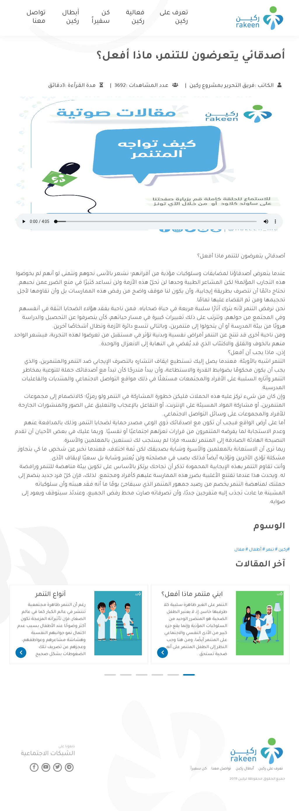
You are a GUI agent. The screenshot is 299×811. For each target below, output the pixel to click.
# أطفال (257, 550)
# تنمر (271, 550)
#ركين (284, 550)
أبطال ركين (245, 769)
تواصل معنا (221, 769)
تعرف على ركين (270, 769)
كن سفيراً (199, 769)
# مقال (241, 550)
